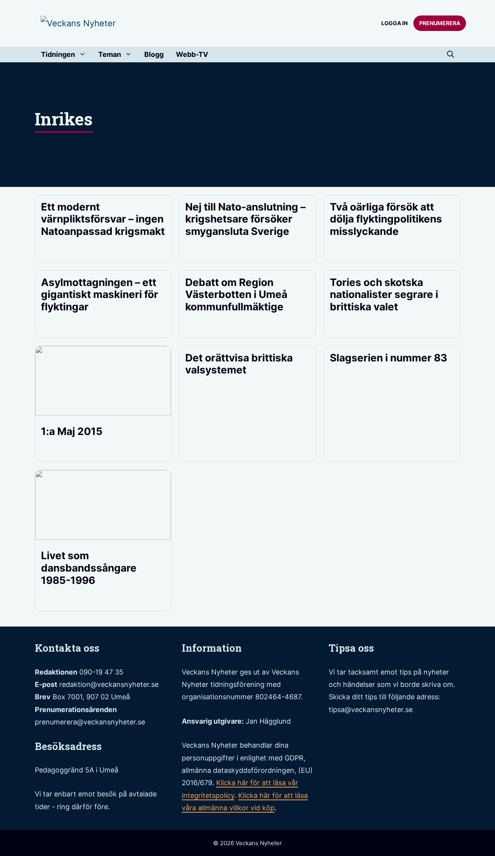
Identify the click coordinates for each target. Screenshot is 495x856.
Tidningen (58, 54)
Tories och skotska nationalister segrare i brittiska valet (384, 294)
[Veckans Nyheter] (78, 23)
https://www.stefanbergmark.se (392, 735)
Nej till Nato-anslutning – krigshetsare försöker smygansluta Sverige (245, 218)
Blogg (154, 54)
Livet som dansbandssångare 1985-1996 (89, 567)
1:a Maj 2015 (71, 431)
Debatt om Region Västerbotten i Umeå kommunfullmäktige (236, 294)
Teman (109, 54)
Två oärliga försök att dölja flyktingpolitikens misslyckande (386, 218)
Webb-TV (192, 54)
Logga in (394, 23)
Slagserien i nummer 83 (388, 357)
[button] (450, 54)
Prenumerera (439, 23)
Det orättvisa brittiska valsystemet (239, 363)
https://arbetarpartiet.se (377, 765)
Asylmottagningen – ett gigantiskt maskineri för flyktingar (99, 294)
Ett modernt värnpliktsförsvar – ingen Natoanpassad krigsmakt (103, 218)
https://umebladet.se (371, 750)
